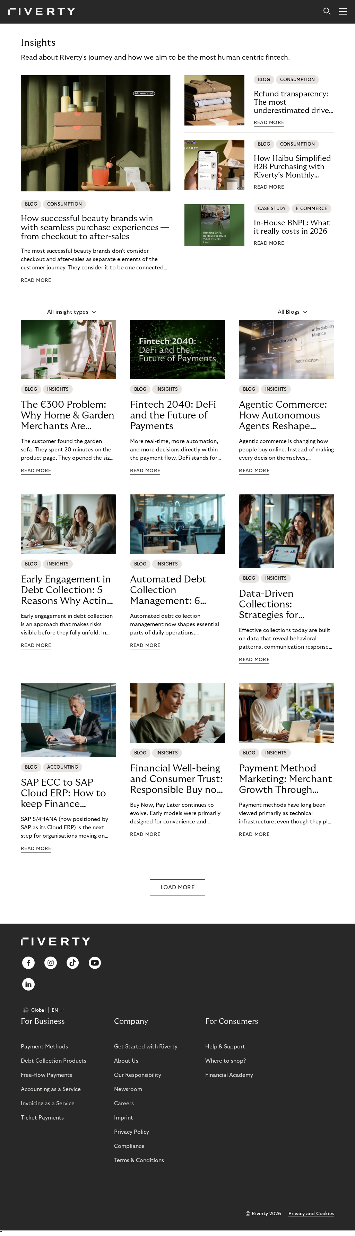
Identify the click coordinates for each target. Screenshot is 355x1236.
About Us (126, 1061)
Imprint (123, 1118)
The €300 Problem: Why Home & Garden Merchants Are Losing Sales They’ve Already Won (67, 416)
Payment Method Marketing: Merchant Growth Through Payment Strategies (285, 779)
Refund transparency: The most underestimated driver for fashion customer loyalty (292, 102)
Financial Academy (229, 1075)
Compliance (129, 1146)
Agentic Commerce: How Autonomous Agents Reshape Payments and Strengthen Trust (283, 416)
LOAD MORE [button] (177, 887)
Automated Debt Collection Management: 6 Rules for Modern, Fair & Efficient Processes (169, 590)
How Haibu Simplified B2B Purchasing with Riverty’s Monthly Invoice (292, 167)
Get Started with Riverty (146, 1046)
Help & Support (225, 1046)
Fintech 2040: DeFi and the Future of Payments (173, 415)
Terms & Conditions (139, 1160)
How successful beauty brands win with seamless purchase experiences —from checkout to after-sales (95, 227)
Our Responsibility (137, 1075)
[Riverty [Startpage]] (41, 12)
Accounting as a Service (51, 1089)
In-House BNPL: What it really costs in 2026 (292, 227)
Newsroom (128, 1089)
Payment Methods (44, 1046)
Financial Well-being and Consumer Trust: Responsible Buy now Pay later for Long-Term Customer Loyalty (177, 779)
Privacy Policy (131, 1132)
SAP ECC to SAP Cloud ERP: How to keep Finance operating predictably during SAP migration (63, 794)
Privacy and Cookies (311, 1213)
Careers (124, 1103)
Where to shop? (225, 1061)
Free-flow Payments (46, 1075)
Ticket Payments (42, 1118)
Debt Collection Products (53, 1061)
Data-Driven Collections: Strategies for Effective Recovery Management (280, 605)
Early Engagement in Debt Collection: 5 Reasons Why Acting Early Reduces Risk (66, 590)
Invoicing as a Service (48, 1103)
